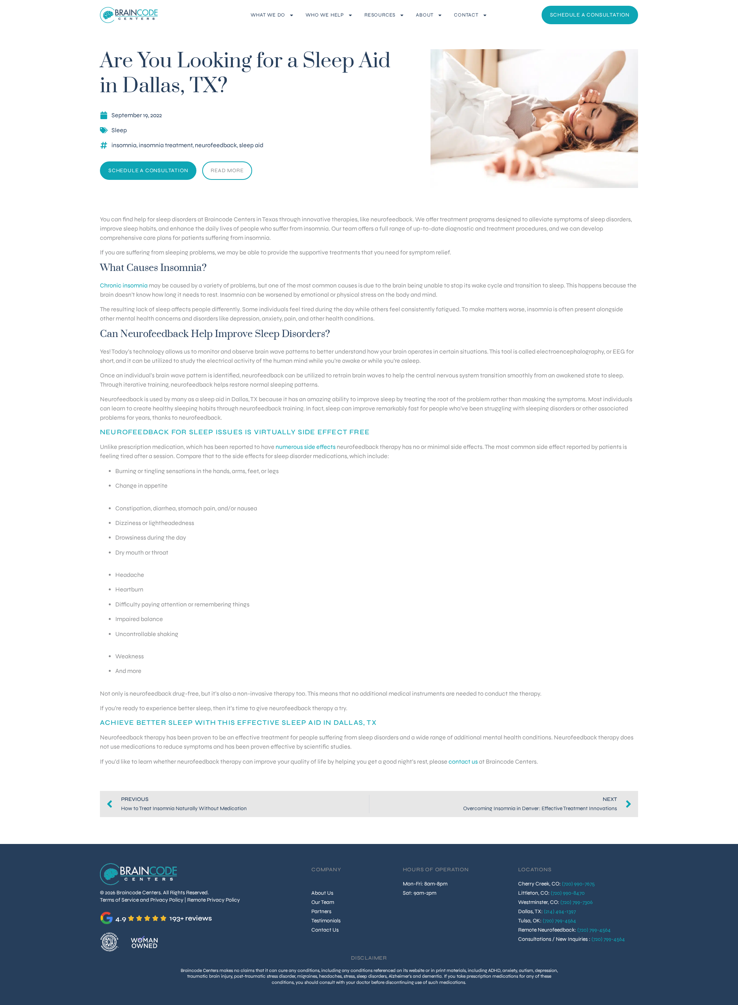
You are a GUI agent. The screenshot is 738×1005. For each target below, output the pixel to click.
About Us (322, 893)
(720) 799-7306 (576, 902)
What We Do (268, 15)
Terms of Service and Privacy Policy (141, 900)
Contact (466, 15)
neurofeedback (216, 145)
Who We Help (325, 15)
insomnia (123, 145)
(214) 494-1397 (560, 911)
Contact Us (325, 930)
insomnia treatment (166, 145)
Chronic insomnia (124, 285)
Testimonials (326, 920)
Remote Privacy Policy (213, 900)
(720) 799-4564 (559, 920)
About (425, 15)
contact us (463, 761)
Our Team (322, 902)
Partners (321, 911)
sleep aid (251, 145)
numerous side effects (306, 446)
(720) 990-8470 (568, 893)
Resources (380, 15)
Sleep (119, 130)
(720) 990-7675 (578, 883)
